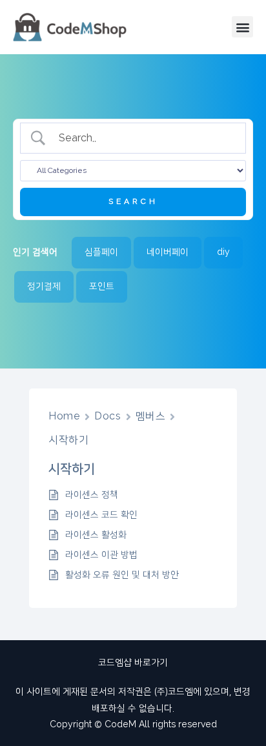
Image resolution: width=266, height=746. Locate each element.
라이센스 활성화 (96, 535)
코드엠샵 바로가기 (133, 663)
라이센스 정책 (91, 495)
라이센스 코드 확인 (101, 515)
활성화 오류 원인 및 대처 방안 (122, 575)
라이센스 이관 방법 (101, 555)
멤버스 (151, 416)
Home (64, 416)
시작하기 (68, 440)
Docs (107, 416)
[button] (242, 26)
